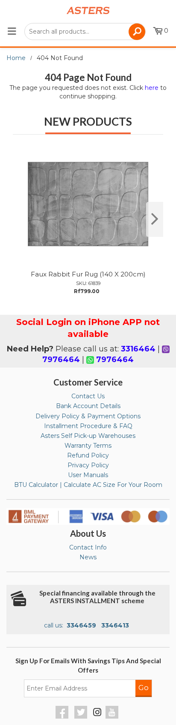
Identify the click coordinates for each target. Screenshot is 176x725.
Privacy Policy (88, 465)
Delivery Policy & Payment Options (88, 416)
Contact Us (88, 396)
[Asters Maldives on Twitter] (81, 716)
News (88, 557)
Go (143, 687)
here (151, 88)
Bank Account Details (88, 406)
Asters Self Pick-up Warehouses (88, 436)
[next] (154, 219)
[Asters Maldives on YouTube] (113, 716)
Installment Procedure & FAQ (88, 426)
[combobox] (85, 31)
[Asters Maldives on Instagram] (97, 713)
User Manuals (88, 475)
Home (16, 58)
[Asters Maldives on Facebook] (63, 716)
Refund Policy (88, 455)
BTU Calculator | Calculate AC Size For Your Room (88, 485)
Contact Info (88, 547)
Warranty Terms (88, 445)
